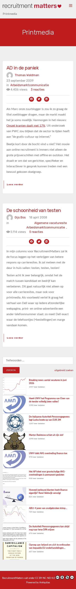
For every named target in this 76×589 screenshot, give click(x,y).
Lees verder (15, 184)
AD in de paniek (22, 68)
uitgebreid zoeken (63, 370)
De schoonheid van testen (33, 210)
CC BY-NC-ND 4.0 (45, 578)
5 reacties (36, 232)
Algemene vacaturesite (50, 223)
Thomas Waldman (27, 75)
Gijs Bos (20, 217)
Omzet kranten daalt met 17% (25, 125)
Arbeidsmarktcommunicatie (29, 85)
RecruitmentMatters (13, 578)
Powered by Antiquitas (38, 582)
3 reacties (37, 89)
